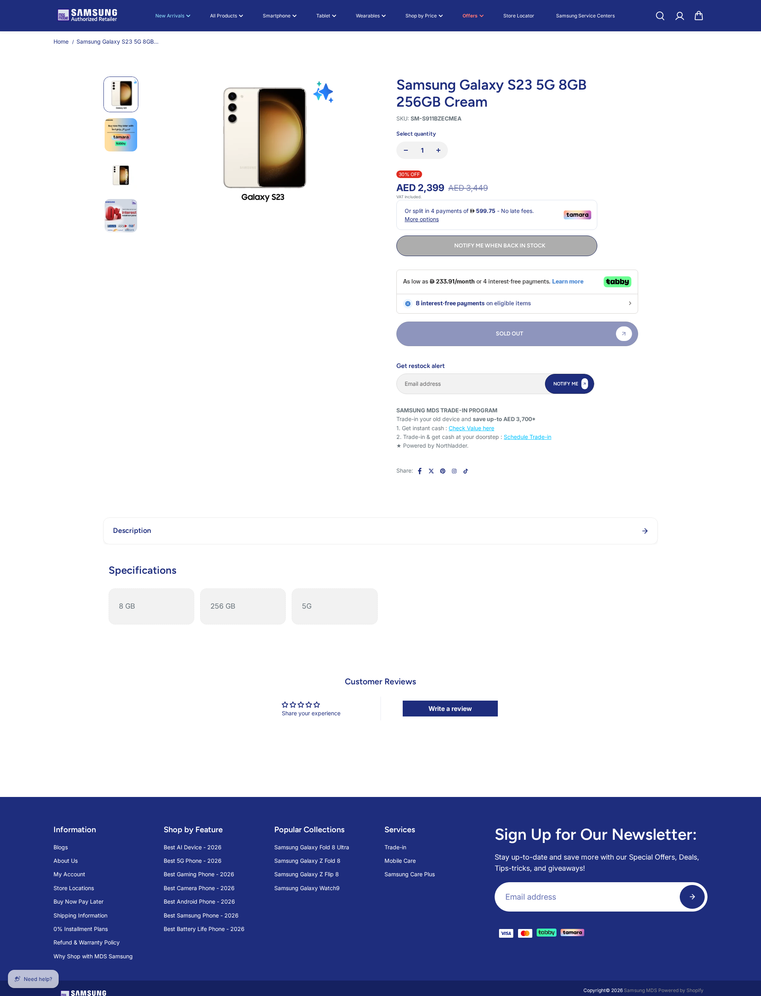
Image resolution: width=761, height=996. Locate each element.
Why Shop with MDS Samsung (93, 956)
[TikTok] (465, 471)
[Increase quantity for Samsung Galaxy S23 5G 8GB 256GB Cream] (438, 150)
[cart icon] (698, 16)
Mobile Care (400, 860)
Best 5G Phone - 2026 (193, 860)
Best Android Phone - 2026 (199, 901)
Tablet (323, 16)
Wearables (368, 16)
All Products (223, 16)
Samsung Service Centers (585, 16)
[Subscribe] (692, 897)
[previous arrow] (160, 193)
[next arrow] (363, 193)
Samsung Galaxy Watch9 (307, 888)
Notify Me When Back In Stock (499, 245)
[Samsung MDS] (87, 15)
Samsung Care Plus (409, 874)
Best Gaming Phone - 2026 (199, 874)
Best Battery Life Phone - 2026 (204, 928)
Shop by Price (421, 16)
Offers (470, 16)
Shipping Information (80, 915)
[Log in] (679, 16)
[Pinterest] (442, 471)
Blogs (61, 847)
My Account (69, 874)
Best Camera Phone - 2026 (199, 888)
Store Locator (518, 16)
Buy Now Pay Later (78, 901)
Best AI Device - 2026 (193, 847)
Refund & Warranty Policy (87, 942)
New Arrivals (169, 16)
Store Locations (74, 888)
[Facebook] (419, 471)
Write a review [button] (450, 709)
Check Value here (471, 428)
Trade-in (395, 847)
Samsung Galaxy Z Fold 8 (307, 860)
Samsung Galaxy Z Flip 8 (306, 874)
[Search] (660, 16)
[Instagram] (454, 471)
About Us (66, 860)
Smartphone (277, 16)
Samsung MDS (640, 990)
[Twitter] (431, 471)
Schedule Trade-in (527, 436)
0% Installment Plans (81, 928)
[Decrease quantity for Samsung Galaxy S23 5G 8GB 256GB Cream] (405, 150)
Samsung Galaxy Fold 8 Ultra (311, 847)
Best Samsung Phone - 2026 (201, 915)
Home (61, 41)
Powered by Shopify (681, 990)
